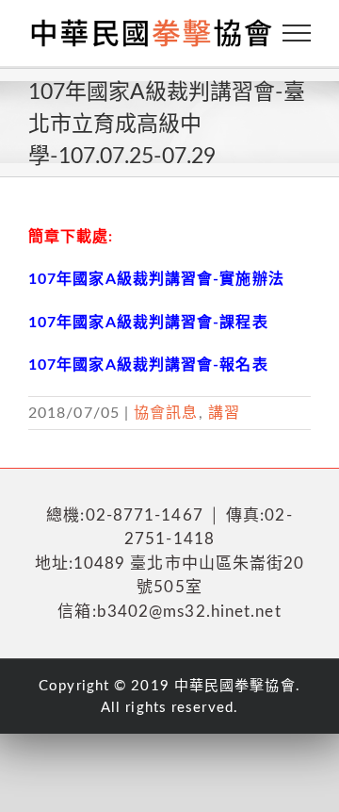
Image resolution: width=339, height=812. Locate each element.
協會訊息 (166, 413)
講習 (224, 413)
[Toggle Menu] (297, 33)
